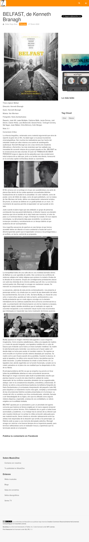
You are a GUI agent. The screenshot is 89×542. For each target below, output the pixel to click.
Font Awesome (7, 529)
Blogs (7, 484)
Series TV (8, 500)
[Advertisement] (74, 37)
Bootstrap (6, 527)
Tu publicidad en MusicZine (15, 468)
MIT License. (51, 527)
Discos (71, 118)
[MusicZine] (3, 3)
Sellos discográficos (12, 495)
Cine (64, 118)
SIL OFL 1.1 (28, 529)
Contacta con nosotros (13, 463)
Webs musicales (10, 479)
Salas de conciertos (12, 490)
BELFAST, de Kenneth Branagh (27, 16)
